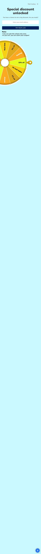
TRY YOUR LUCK (20, 28)
